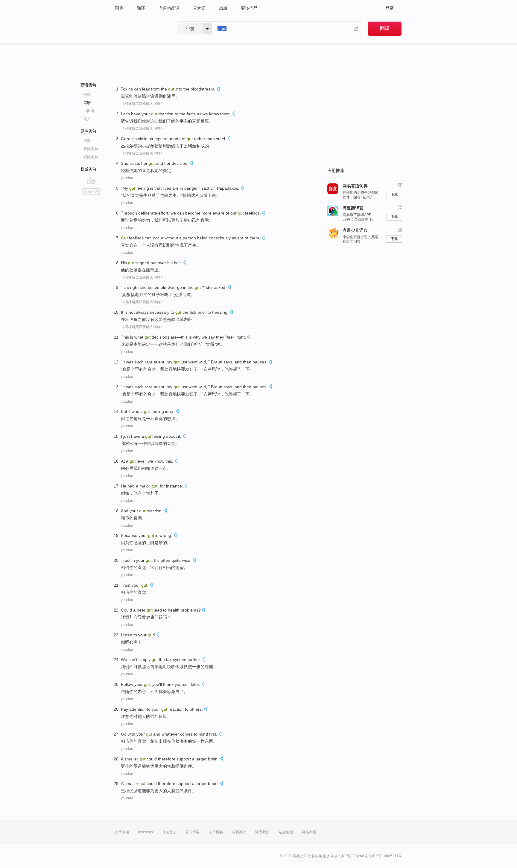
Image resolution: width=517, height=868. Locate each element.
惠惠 (223, 8)
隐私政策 (315, 856)
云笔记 (199, 8)
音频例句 (90, 149)
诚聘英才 (239, 832)
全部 (87, 95)
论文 (87, 119)
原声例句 (88, 131)
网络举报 (309, 832)
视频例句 (90, 157)
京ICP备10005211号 (385, 856)
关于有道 (122, 832)
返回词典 (91, 191)
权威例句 (88, 169)
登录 (389, 8)
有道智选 (169, 832)
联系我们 (262, 832)
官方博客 (192, 832)
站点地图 (286, 832)
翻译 (141, 8)
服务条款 (330, 856)
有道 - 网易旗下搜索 (139, 28)
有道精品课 (169, 8)
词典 (119, 8)
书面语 (88, 111)
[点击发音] (218, 89)
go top (91, 180)
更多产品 (249, 8)
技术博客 (216, 832)
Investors (145, 832)
